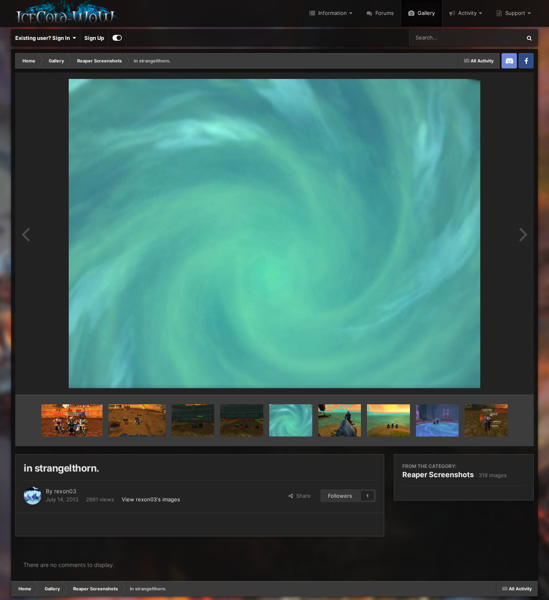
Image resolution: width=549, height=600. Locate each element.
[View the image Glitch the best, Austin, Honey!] (71, 420)
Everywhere (496, 38)
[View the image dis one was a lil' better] (193, 420)
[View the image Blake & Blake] (437, 420)
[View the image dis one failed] (241, 420)
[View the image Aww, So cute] (486, 420)
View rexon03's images (151, 499)
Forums (384, 13)
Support (514, 13)
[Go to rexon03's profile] (32, 496)
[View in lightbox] (274, 233)
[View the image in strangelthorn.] (290, 420)
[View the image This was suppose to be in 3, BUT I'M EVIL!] (339, 420)
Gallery (425, 13)
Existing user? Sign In (43, 38)
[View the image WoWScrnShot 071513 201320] (137, 420)
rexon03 (65, 491)
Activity (467, 13)
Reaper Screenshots (438, 474)
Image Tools (500, 380)
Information (332, 13)
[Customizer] (117, 37)
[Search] (529, 37)
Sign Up (94, 38)
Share (302, 495)
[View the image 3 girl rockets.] (388, 420)
